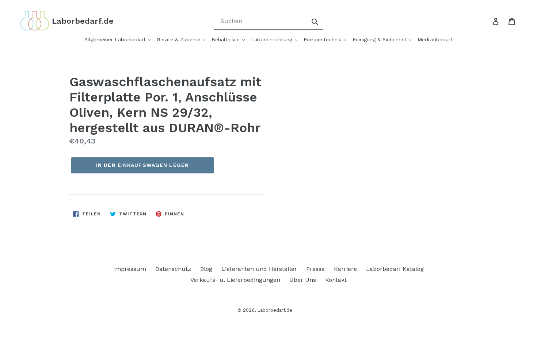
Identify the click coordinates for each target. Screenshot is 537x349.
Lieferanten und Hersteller (259, 268)
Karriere (345, 268)
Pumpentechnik (323, 39)
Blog (206, 268)
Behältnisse (226, 39)
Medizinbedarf (435, 39)
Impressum (129, 268)
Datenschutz (173, 268)
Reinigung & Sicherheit (380, 39)
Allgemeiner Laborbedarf (115, 39)
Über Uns (302, 279)
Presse (315, 268)
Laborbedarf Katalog (395, 268)
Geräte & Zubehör (179, 39)
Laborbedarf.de (274, 310)
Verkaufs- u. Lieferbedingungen (235, 279)
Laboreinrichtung (272, 39)
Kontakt (336, 279)
